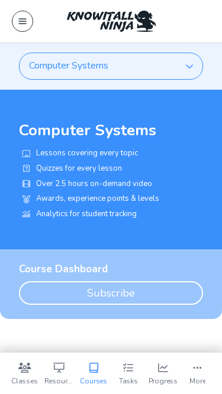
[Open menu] (22, 21)
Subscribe (111, 293)
